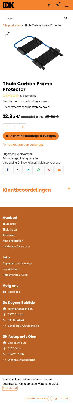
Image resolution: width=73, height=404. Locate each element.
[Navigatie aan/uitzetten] (67, 5)
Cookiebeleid (10, 388)
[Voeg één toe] (23, 127)
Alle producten (12, 25)
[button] (31, 136)
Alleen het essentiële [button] (37, 398)
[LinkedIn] (28, 169)
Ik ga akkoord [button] (60, 398)
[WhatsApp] (38, 169)
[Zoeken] (65, 18)
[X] (18, 169)
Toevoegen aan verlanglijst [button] (26, 145)
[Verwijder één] (7, 127)
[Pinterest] (49, 169)
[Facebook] (7, 169)
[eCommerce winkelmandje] (49, 5)
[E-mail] (59, 169)
